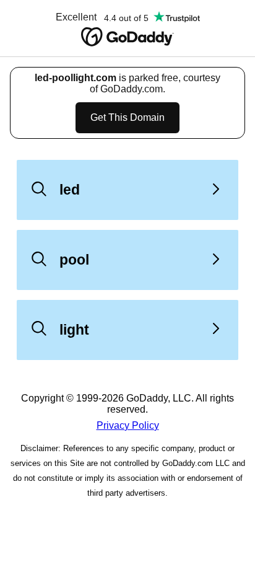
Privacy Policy (128, 425)
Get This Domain (127, 117)
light (74, 330)
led (69, 190)
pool (74, 260)
